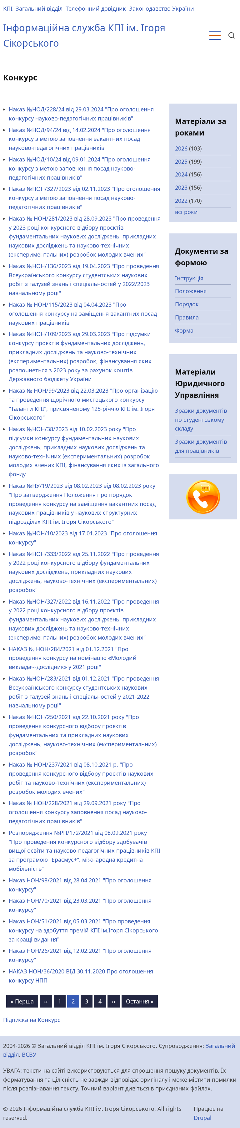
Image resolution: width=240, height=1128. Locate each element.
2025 (181, 161)
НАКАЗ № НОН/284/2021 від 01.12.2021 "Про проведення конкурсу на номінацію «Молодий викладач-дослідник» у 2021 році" (73, 658)
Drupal (203, 1117)
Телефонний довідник (96, 8)
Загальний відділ (39, 8)
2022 (181, 200)
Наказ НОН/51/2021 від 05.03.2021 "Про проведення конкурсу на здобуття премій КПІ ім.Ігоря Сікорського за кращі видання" (83, 930)
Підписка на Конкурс (31, 1019)
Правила (187, 317)
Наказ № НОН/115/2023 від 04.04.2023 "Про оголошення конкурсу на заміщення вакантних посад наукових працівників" (83, 313)
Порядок (187, 304)
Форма (184, 330)
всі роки (186, 212)
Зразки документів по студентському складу (201, 419)
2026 (181, 148)
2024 (181, 174)
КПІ (7, 8)
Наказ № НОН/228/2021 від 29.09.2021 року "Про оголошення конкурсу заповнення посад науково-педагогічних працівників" (78, 812)
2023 (181, 187)
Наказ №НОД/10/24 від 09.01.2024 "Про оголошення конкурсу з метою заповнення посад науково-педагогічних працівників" (80, 168)
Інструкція (189, 278)
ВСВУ (29, 1054)
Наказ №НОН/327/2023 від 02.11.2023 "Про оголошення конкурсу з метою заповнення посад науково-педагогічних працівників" (84, 198)
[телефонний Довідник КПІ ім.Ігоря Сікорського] (203, 496)
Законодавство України (161, 8)
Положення (191, 291)
